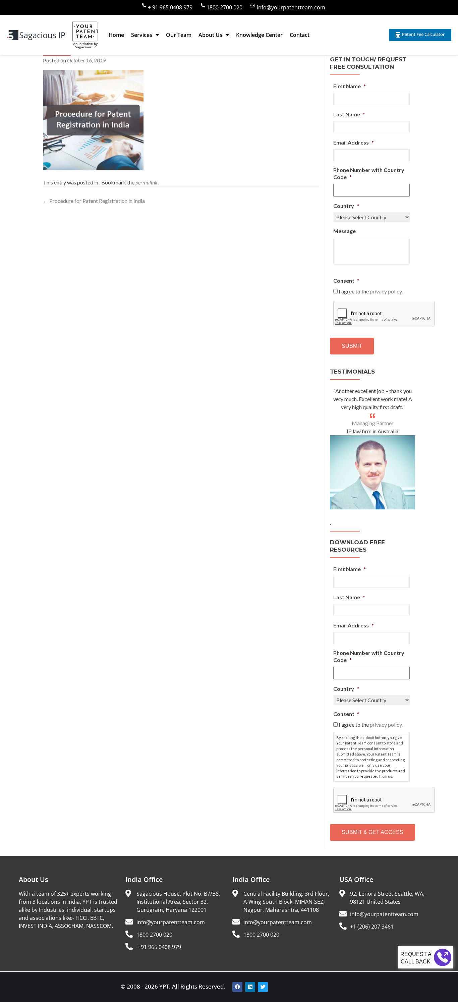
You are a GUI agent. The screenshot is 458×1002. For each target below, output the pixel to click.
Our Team (178, 35)
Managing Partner (373, 423)
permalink (146, 182)
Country (346, 206)
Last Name (349, 114)
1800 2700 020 (224, 7)
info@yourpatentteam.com (291, 7)
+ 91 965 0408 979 (170, 7)
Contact (299, 35)
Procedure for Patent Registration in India (94, 201)
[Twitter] (263, 987)
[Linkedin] (250, 987)
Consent (346, 280)
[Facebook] (237, 987)
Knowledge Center (259, 35)
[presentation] (384, 314)
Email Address (353, 142)
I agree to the (371, 291)
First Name (349, 86)
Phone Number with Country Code (368, 173)
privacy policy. (386, 291)
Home (116, 35)
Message (344, 231)
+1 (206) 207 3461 (372, 926)
